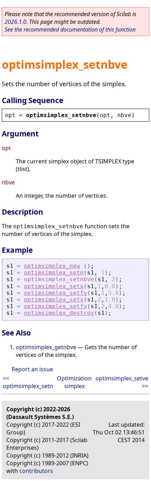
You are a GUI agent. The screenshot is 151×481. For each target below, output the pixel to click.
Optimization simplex (74, 382)
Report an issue (32, 369)
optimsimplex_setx (54, 286)
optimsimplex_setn (54, 272)
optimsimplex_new (52, 266)
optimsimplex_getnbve (46, 347)
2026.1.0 (15, 22)
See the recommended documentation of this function (70, 29)
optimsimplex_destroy (59, 313)
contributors (36, 471)
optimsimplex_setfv (55, 293)
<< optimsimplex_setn (28, 382)
